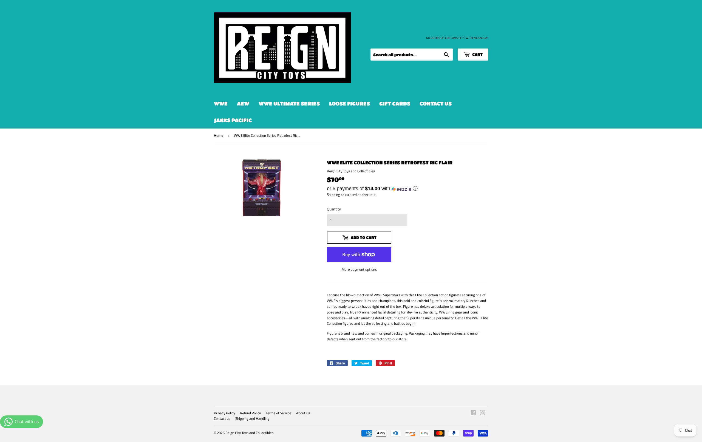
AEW (243, 103)
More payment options (359, 269)
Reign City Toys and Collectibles (249, 432)
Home (218, 135)
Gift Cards (394, 103)
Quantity (334, 209)
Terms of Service (278, 413)
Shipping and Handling (252, 418)
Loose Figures (349, 103)
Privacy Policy (224, 413)
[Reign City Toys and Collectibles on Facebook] (473, 413)
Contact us (436, 103)
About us (303, 413)
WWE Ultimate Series (289, 103)
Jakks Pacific (233, 120)
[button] (407, 188)
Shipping (333, 194)
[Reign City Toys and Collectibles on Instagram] (482, 413)
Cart (477, 54)
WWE (221, 103)
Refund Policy (250, 413)
